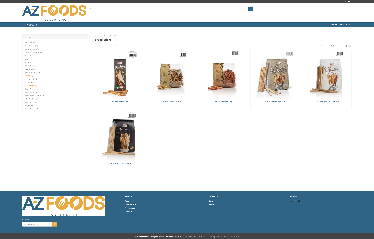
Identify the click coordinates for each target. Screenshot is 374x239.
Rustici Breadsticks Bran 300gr (275, 102)
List (350, 46)
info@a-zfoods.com (157, 237)
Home (97, 35)
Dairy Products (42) (31, 46)
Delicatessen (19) (31, 69)
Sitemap (212, 204)
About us (128, 201)
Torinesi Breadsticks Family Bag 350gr (119, 164)
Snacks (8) (29, 76)
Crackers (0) (31, 82)
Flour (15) (28, 56)
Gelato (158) (29, 105)
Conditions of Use (131, 204)
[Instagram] (298, 200)
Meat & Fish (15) (30, 66)
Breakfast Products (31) (33, 49)
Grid (346, 46)
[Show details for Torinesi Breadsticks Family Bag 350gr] (119, 136)
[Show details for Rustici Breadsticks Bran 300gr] (275, 74)
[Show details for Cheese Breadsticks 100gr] (119, 74)
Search (211, 201)
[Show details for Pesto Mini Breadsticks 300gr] (171, 74)
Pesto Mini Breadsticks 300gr (171, 102)
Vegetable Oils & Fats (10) (33, 52)
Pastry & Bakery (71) (31, 109)
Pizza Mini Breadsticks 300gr (223, 102)
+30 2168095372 (178, 237)
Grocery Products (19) (32, 72)
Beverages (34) (30, 42)
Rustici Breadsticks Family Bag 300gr (327, 102)
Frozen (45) (29, 62)
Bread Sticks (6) (32, 86)
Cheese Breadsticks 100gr (119, 102)
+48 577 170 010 (202, 237)
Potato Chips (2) (32, 79)
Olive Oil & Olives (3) (31, 99)
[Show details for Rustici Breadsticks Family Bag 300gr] (326, 74)
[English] (345, 1)
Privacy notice (130, 208)
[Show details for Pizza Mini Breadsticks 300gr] (223, 74)
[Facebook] (291, 200)
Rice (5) (27, 59)
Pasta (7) (28, 89)
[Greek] (349, 1)
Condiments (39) (30, 102)
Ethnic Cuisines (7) (31, 92)
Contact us (128, 211)
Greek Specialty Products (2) (34, 96)
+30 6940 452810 (190, 237)
